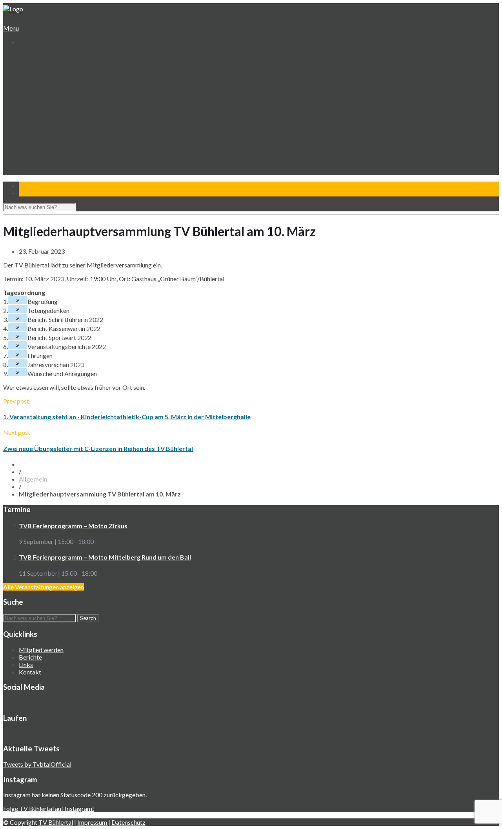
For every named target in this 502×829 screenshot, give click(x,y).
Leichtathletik (42, 116)
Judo (31, 130)
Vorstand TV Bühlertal (53, 78)
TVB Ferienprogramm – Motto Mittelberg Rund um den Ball (105, 557)
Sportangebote (38, 101)
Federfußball (41, 123)
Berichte (30, 657)
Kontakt (29, 175)
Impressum (92, 822)
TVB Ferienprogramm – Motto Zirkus (73, 525)
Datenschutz (128, 822)
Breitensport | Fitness (53, 138)
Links (26, 664)
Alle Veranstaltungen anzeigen (43, 587)
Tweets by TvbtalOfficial (37, 764)
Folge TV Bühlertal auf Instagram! (48, 808)
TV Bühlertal (55, 822)
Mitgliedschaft (43, 86)
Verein (27, 63)
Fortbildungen (42, 153)
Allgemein (33, 479)
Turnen (34, 108)
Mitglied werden (41, 649)
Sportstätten (41, 93)
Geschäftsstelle (45, 71)
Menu (11, 28)
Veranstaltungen (40, 145)
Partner (29, 168)
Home (26, 56)
